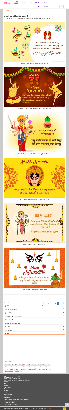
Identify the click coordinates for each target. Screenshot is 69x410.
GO (61, 6)
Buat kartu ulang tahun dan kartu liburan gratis (16, 399)
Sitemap (6, 396)
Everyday (9, 312)
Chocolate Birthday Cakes (28, 369)
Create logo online (9, 402)
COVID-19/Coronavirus (13, 323)
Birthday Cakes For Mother (30, 367)
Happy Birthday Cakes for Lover (13, 371)
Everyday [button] (45, 2)
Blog (39, 6)
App (5, 383)
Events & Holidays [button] (35, 2)
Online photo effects (9, 401)
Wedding (9, 330)
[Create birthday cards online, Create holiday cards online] (11, 2)
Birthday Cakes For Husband (13, 367)
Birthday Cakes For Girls (11, 369)
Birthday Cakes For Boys (43, 365)
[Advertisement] (34, 349)
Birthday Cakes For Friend (44, 369)
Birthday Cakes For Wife (46, 367)
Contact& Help (8, 394)
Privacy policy (7, 387)
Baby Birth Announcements (14, 316)
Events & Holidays (12, 309)
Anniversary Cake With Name (13, 365)
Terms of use (7, 389)
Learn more (48, 408)
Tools (8, 326)
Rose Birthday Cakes (29, 365)
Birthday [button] (24, 2)
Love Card (10, 319)
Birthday (9, 306)
